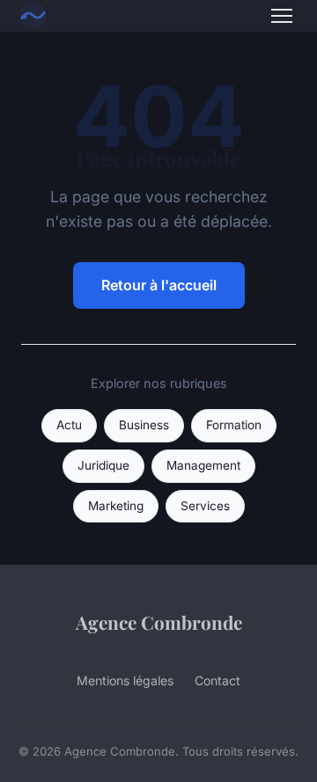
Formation (234, 425)
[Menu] (281, 16)
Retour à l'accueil (159, 285)
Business (144, 425)
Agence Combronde (159, 622)
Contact (217, 680)
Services (205, 506)
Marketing (116, 506)
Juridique (103, 465)
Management (203, 465)
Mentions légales (125, 680)
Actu (69, 425)
